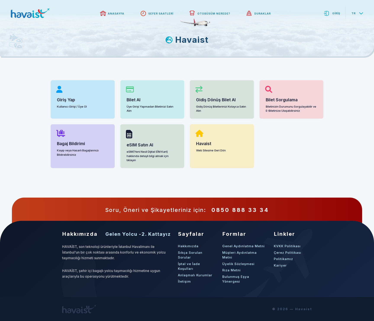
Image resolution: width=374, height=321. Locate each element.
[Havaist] (30, 13)
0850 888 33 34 (240, 210)
